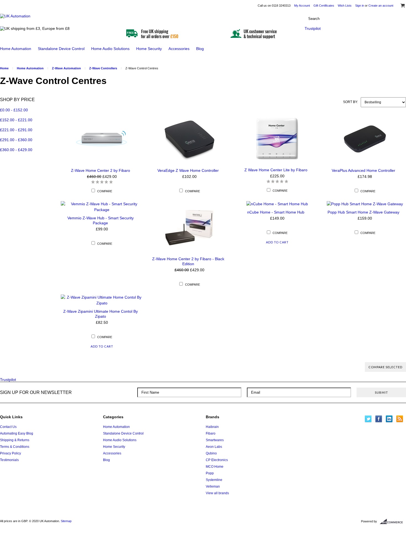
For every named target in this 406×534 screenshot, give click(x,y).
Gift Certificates (323, 5)
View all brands (217, 493)
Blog (200, 48)
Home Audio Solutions (110, 48)
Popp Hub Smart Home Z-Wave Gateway (363, 212)
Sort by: (350, 102)
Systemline (214, 480)
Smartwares (215, 440)
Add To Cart (277, 242)
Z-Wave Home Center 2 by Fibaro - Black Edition (188, 261)
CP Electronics (217, 460)
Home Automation (15, 48)
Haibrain (212, 427)
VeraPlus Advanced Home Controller (363, 170)
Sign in (359, 5)
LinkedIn (389, 418)
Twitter (368, 418)
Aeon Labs (214, 447)
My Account (302, 5)
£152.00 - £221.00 (16, 120)
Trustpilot (313, 28)
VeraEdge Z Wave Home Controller (188, 170)
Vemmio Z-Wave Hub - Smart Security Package (100, 220)
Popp (210, 473)
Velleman (213, 486)
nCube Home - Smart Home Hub (275, 212)
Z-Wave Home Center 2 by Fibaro (100, 170)
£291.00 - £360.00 (16, 140)
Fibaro (210, 433)
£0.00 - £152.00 (14, 110)
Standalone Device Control (61, 48)
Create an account (380, 5)
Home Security (149, 48)
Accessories (178, 48)
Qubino (211, 453)
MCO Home (214, 467)
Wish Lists (345, 5)
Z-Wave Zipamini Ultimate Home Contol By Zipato (100, 314)
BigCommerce (393, 522)
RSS (399, 418)
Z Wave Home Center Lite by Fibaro (275, 170)
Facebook (378, 418)
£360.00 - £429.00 (16, 150)
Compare (104, 191)
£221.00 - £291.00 (16, 130)
